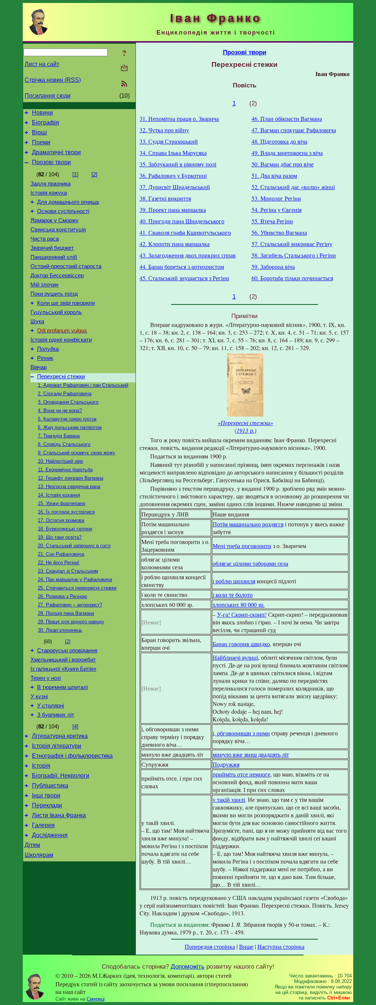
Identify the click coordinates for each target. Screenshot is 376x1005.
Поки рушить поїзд (54, 294)
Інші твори (46, 795)
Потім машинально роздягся (248, 524)
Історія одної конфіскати (61, 340)
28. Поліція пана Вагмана (66, 613)
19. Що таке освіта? (60, 537)
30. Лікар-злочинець (60, 630)
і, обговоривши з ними (241, 733)
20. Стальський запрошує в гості (74, 545)
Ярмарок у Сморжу (54, 220)
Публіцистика (50, 785)
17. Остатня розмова (61, 520)
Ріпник (45, 358)
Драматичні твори (56, 152)
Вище (246, 946)
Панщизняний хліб (53, 257)
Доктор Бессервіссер (57, 275)
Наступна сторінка (280, 946)
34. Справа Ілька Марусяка (173, 152)
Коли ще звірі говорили (66, 303)
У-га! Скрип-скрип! (242, 614)
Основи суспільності (63, 211)
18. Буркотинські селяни (65, 529)
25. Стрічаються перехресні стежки (77, 588)
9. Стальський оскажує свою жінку (76, 452)
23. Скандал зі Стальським (68, 571)
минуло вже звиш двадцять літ (251, 754)
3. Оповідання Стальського (68, 402)
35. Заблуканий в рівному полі (178, 164)
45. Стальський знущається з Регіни (184, 278)
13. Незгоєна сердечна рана (69, 486)
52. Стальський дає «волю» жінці (293, 187)
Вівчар (38, 367)
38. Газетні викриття (165, 198)
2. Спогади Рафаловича (64, 393)
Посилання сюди (47, 96)
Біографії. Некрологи (60, 775)
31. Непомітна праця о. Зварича (179, 118)
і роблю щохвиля (234, 581)
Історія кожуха (48, 193)
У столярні (50, 706)
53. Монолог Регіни (276, 198)
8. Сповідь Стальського (64, 444)
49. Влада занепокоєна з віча (287, 152)
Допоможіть (188, 966)
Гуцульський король (56, 312)
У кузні (39, 696)
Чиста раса (44, 239)
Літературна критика (60, 736)
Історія (41, 766)
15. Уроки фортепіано (61, 503)
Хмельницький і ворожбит (63, 660)
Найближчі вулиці (235, 657)
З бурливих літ (55, 715)
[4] (75, 727)
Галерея (43, 825)
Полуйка (48, 349)
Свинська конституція (58, 230)
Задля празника (50, 184)
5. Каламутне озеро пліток (67, 419)
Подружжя (226, 764)
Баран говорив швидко (241, 644)
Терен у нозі (45, 678)
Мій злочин (44, 285)
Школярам (39, 855)
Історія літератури (56, 746)
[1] (75, 174)
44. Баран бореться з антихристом (182, 266)
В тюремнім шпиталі (62, 687)
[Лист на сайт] (124, 68)
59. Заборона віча (273, 266)
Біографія (45, 122)
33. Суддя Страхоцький (169, 141)
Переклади (47, 805)
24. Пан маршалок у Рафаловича (75, 579)
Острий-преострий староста (65, 266)
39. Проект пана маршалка (173, 209)
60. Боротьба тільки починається (292, 278)
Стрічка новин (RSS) (53, 80)
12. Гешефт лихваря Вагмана (70, 478)
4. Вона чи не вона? (60, 410)
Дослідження (50, 835)
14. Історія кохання (59, 495)
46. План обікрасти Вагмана (287, 118)
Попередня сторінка (210, 946)
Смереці (96, 999)
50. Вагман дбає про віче (283, 164)
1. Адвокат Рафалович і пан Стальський (83, 385)
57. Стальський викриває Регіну (292, 244)
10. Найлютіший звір (60, 461)
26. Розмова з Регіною (62, 596)
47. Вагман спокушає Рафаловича (294, 130)
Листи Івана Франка (59, 815)
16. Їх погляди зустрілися (66, 512)
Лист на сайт (42, 64)
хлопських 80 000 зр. (239, 604)
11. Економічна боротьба (65, 469)
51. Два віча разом (274, 175)
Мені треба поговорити (242, 546)
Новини (42, 112)
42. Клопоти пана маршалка (175, 244)
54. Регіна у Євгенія (276, 209)
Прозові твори (51, 162)
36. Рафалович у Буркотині (173, 175)
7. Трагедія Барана (59, 436)
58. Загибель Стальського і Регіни (294, 255)
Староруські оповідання (67, 650)
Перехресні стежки (61, 376)
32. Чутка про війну (164, 130)
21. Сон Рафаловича (61, 554)
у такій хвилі (229, 799)
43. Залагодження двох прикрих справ (188, 255)
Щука (37, 321)
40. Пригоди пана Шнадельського (182, 221)
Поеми (41, 142)
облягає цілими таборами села (250, 563)
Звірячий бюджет (52, 248)
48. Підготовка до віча (279, 141)
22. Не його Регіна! (58, 562)
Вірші (39, 132)
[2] (94, 174)
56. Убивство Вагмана (279, 232)
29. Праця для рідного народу (71, 621)
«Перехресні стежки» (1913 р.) (245, 426)
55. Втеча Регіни (272, 221)
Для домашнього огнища (68, 202)
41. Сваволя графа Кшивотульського (185, 232)
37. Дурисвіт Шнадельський (175, 187)
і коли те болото (233, 594)
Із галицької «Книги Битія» (63, 669)
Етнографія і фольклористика (72, 756)
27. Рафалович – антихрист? (70, 605)
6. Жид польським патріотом (70, 427)
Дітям (32, 845)
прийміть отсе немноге (241, 774)
